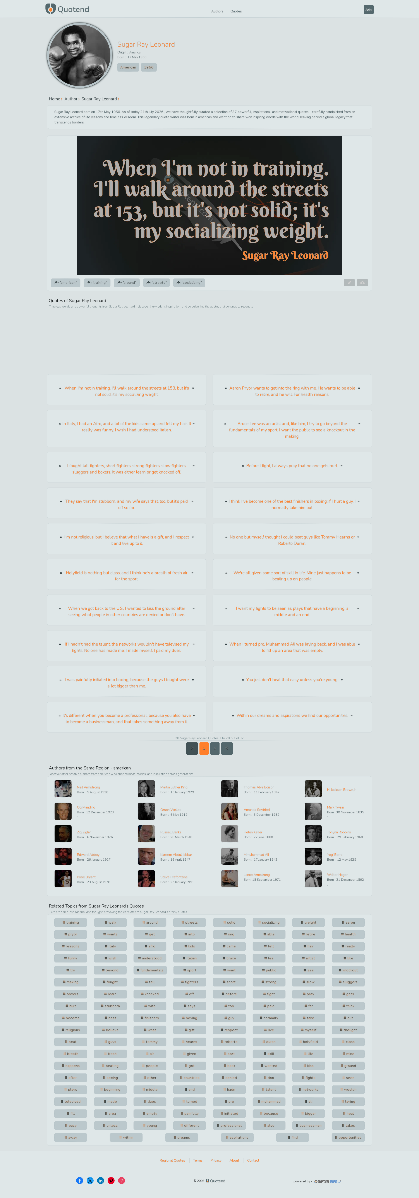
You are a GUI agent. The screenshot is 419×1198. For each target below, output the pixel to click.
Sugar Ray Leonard (146, 44)
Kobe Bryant (86, 877)
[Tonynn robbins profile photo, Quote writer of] (313, 833)
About (234, 1160)
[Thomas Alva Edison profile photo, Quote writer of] (229, 788)
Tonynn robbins (339, 832)
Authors (217, 11)
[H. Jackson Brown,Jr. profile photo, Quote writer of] (313, 788)
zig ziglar (84, 832)
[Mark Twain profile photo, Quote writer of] (313, 811)
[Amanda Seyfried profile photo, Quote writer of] (229, 811)
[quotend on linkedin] (100, 1180)
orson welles (170, 809)
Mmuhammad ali (256, 854)
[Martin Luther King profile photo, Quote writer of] (146, 788)
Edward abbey (88, 854)
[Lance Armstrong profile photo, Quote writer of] (229, 878)
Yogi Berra (334, 854)
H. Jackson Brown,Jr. (341, 789)
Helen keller (253, 832)
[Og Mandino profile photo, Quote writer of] (63, 811)
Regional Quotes (172, 1160)
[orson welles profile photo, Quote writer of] (146, 811)
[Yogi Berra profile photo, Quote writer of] (313, 856)
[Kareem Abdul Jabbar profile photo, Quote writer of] (146, 856)
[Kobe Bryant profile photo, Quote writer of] (63, 878)
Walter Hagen (337, 874)
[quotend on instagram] (121, 1180)
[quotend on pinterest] (111, 1180)
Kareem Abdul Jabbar (176, 854)
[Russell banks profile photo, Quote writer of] (146, 833)
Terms (198, 1160)
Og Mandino (86, 807)
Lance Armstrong (257, 874)
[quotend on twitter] (90, 1180)
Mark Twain (335, 807)
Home (54, 99)
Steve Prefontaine (174, 877)
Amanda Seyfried (257, 809)
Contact (253, 1160)
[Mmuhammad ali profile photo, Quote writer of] (229, 856)
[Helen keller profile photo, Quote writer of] (229, 833)
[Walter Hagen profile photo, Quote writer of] (313, 878)
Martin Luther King (173, 787)
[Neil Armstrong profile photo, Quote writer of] (63, 788)
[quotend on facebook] (79, 1180)
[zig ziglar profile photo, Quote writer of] (63, 833)
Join (369, 9)
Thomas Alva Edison (259, 787)
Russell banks (170, 832)
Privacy (216, 1160)
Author (70, 99)
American (135, 52)
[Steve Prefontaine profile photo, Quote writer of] (146, 878)
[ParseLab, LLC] (328, 1181)
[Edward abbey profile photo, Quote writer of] (63, 856)
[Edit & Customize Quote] (349, 282)
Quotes (236, 11)
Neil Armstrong (88, 787)
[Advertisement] (209, 341)
